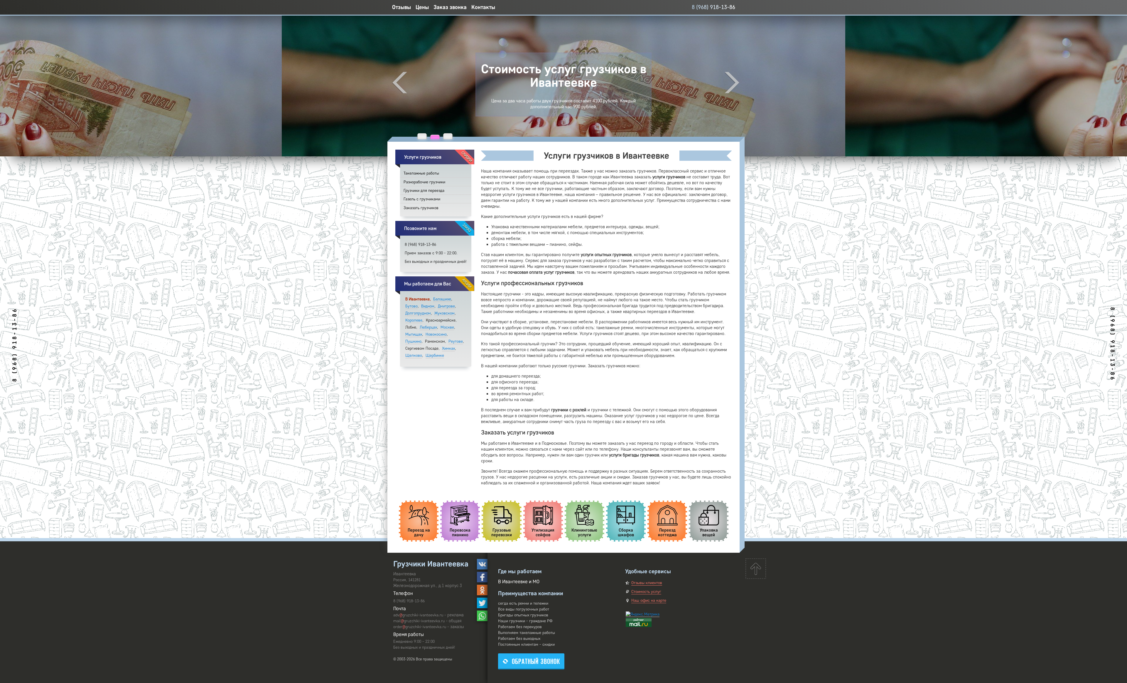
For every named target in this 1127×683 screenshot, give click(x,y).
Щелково (413, 355)
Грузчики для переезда (424, 190)
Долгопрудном (418, 313)
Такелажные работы (421, 173)
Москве (447, 327)
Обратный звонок (536, 661)
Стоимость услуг (646, 591)
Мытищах (413, 334)
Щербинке (435, 355)
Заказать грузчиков (421, 207)
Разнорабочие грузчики (424, 182)
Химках (448, 348)
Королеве (413, 320)
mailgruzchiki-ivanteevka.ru (419, 620)
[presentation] (399, 82)
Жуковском (444, 313)
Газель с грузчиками (422, 199)
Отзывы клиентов (646, 582)
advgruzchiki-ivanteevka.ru (418, 615)
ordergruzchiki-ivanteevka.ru (419, 626)
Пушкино (413, 341)
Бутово (411, 306)
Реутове (455, 341)
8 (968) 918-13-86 (713, 7)
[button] (422, 136)
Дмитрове (446, 306)
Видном (427, 306)
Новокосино (436, 334)
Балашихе (442, 299)
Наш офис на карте (648, 600)
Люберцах (428, 327)
